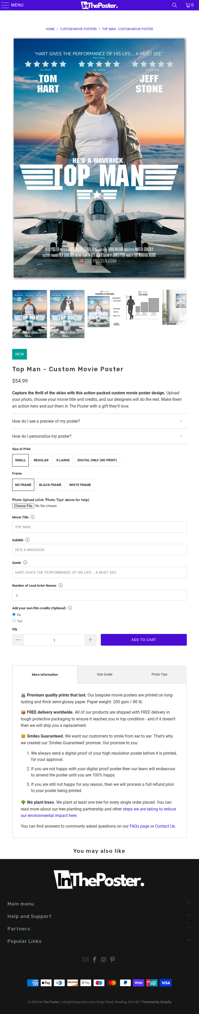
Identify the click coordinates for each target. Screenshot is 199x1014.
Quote (16, 563)
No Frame (23, 485)
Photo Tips (159, 674)
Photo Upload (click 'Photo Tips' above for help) (50, 499)
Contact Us (165, 826)
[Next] (183, 159)
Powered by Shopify (156, 1002)
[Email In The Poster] (86, 960)
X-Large (63, 460)
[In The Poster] (99, 5)
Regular (41, 460)
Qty (14, 629)
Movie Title (20, 517)
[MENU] (3, 5)
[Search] (175, 5)
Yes (20, 620)
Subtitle (17, 540)
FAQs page (139, 826)
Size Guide (104, 674)
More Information (45, 675)
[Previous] (16, 159)
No (19, 614)
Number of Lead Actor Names (34, 585)
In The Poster (49, 1002)
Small (20, 460)
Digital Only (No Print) (97, 460)
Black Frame (50, 485)
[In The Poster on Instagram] (104, 960)
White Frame (80, 485)
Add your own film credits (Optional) (39, 608)
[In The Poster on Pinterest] (113, 960)
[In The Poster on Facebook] (95, 960)
